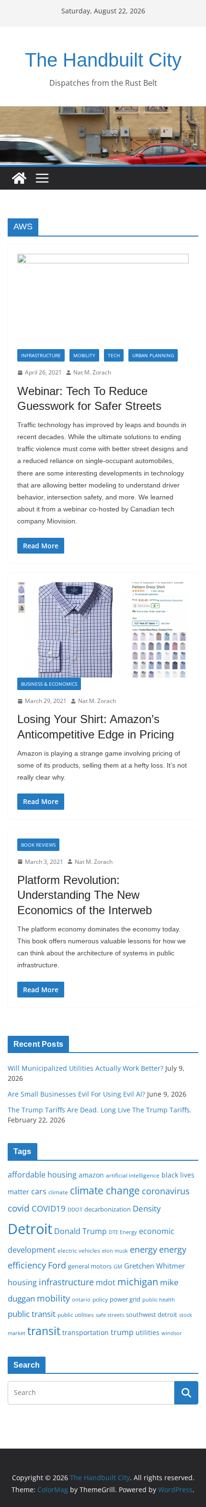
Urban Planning (153, 355)
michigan (137, 1281)
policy (100, 1299)
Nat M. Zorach (92, 372)
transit (43, 1330)
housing (22, 1282)
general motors (90, 1266)
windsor (171, 1333)
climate (58, 1192)
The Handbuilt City (103, 59)
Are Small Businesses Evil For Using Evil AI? (76, 1094)
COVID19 (49, 1208)
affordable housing (42, 1174)
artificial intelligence (133, 1175)
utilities (148, 1332)
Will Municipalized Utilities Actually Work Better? (85, 1068)
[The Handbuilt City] (103, 113)
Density (147, 1208)
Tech (114, 355)
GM (118, 1266)
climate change (105, 1190)
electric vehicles (78, 1250)
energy (143, 1249)
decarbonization (107, 1209)
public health (158, 1299)
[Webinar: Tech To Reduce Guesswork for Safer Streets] (103, 301)
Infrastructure (41, 355)
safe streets (110, 1314)
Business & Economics (49, 683)
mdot (105, 1282)
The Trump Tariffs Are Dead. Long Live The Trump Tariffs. (100, 1109)
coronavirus (166, 1191)
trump (122, 1332)
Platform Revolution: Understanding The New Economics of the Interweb (84, 894)
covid (19, 1208)
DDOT (75, 1209)
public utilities (75, 1314)
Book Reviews (38, 844)
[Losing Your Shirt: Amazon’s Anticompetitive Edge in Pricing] (103, 630)
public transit (32, 1313)
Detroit (30, 1228)
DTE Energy (123, 1232)
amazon (91, 1174)
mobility (53, 1298)
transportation (85, 1332)
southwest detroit (151, 1314)
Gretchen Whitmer (154, 1265)
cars (38, 1191)
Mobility (84, 355)
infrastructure (66, 1282)
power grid (125, 1299)
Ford (57, 1265)
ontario (81, 1299)
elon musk (115, 1250)
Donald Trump (80, 1231)
